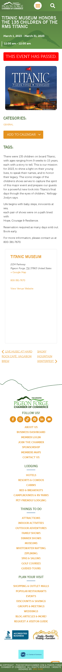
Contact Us (31, 457)
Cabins (31, 485)
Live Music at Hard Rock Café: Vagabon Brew (17, 356)
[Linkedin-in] (42, 419)
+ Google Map (18, 272)
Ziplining (31, 553)
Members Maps (31, 452)
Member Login (31, 437)
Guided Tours (31, 568)
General (8, 124)
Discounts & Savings (31, 601)
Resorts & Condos (31, 480)
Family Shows (31, 533)
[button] (38, 5)
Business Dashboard (31, 432)
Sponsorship (31, 447)
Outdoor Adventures (31, 528)
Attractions (31, 518)
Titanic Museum (26, 256)
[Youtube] (49, 419)
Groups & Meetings (31, 606)
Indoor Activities (31, 523)
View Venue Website (22, 288)
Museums (31, 543)
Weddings (31, 611)
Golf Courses (31, 563)
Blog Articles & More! (31, 616)
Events (31, 596)
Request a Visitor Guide (31, 621)
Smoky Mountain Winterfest (45, 356)
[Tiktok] (27, 419)
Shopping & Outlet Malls (31, 586)
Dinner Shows (31, 538)
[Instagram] (20, 419)
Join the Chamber (31, 442)
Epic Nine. (38, 669)
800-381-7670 (18, 280)
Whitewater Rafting (31, 548)
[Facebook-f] (13, 419)
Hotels (31, 475)
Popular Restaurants (31, 591)
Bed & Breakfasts (31, 490)
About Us (31, 427)
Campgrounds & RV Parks (31, 495)
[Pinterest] (35, 419)
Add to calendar (22, 134)
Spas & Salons (31, 558)
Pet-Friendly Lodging (31, 500)
